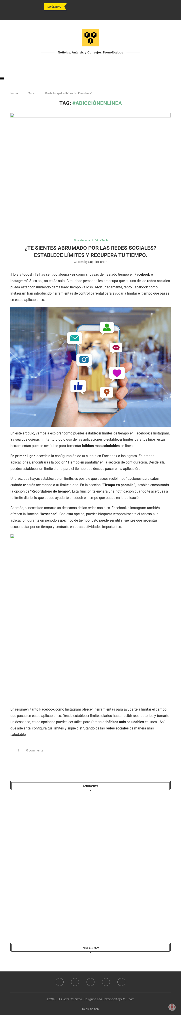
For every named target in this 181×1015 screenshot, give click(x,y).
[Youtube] (90, 14)
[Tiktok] (102, 14)
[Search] (179, 78)
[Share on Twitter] (160, 750)
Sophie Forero (97, 262)
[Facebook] (79, 14)
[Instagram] (85, 14)
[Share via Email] (169, 750)
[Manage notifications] (171, 1007)
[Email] (96, 14)
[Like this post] (150, 750)
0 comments (34, 750)
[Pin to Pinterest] (165, 750)
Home (14, 93)
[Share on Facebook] (155, 750)
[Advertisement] (43, 863)
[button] (70, 6)
